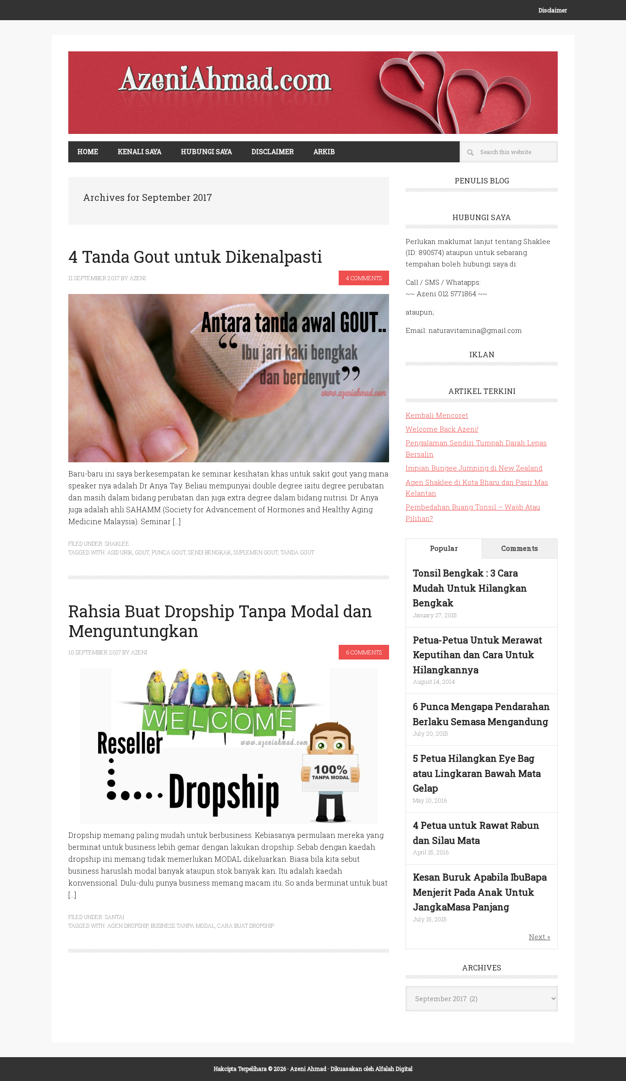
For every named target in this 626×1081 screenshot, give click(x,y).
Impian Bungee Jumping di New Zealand (474, 467)
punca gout (169, 552)
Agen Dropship (127, 925)
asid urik (119, 552)
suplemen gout (256, 552)
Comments (519, 548)
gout (142, 552)
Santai (114, 916)
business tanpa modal (182, 925)
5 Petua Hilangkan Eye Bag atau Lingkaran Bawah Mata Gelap (477, 773)
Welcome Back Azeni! (442, 428)
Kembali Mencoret (437, 415)
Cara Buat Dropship (245, 925)
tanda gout (297, 552)
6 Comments (364, 652)
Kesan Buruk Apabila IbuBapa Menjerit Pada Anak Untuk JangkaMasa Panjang (480, 892)
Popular (444, 548)
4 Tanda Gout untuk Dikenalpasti (195, 256)
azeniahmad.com (313, 92)
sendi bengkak (209, 552)
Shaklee (117, 543)
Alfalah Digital (393, 1068)
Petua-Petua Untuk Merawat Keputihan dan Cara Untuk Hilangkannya (477, 655)
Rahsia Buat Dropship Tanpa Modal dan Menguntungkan (220, 621)
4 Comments (364, 278)
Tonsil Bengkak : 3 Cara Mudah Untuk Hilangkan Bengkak (470, 588)
